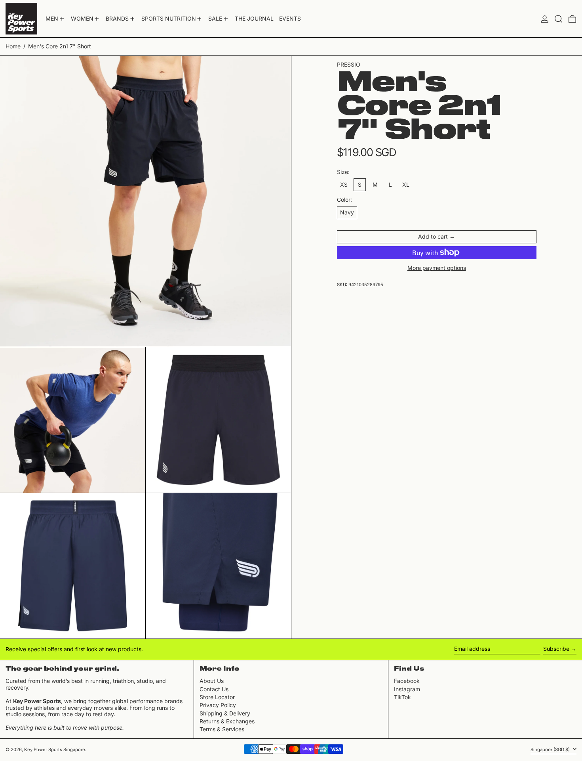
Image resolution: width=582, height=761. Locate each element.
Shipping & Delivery (225, 713)
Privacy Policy (218, 705)
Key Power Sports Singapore (54, 749)
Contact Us (214, 689)
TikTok (402, 697)
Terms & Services (222, 729)
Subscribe (556, 648)
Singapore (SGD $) (551, 749)
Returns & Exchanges (227, 721)
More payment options (436, 267)
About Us (212, 680)
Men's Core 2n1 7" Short (59, 46)
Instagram (407, 689)
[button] (558, 18)
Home (13, 46)
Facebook (407, 681)
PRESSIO (348, 64)
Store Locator (217, 697)
